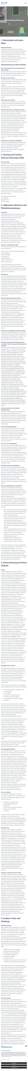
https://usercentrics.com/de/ (12, 680)
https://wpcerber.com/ (15, 770)
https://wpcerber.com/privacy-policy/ (13, 789)
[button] (3, 4)
